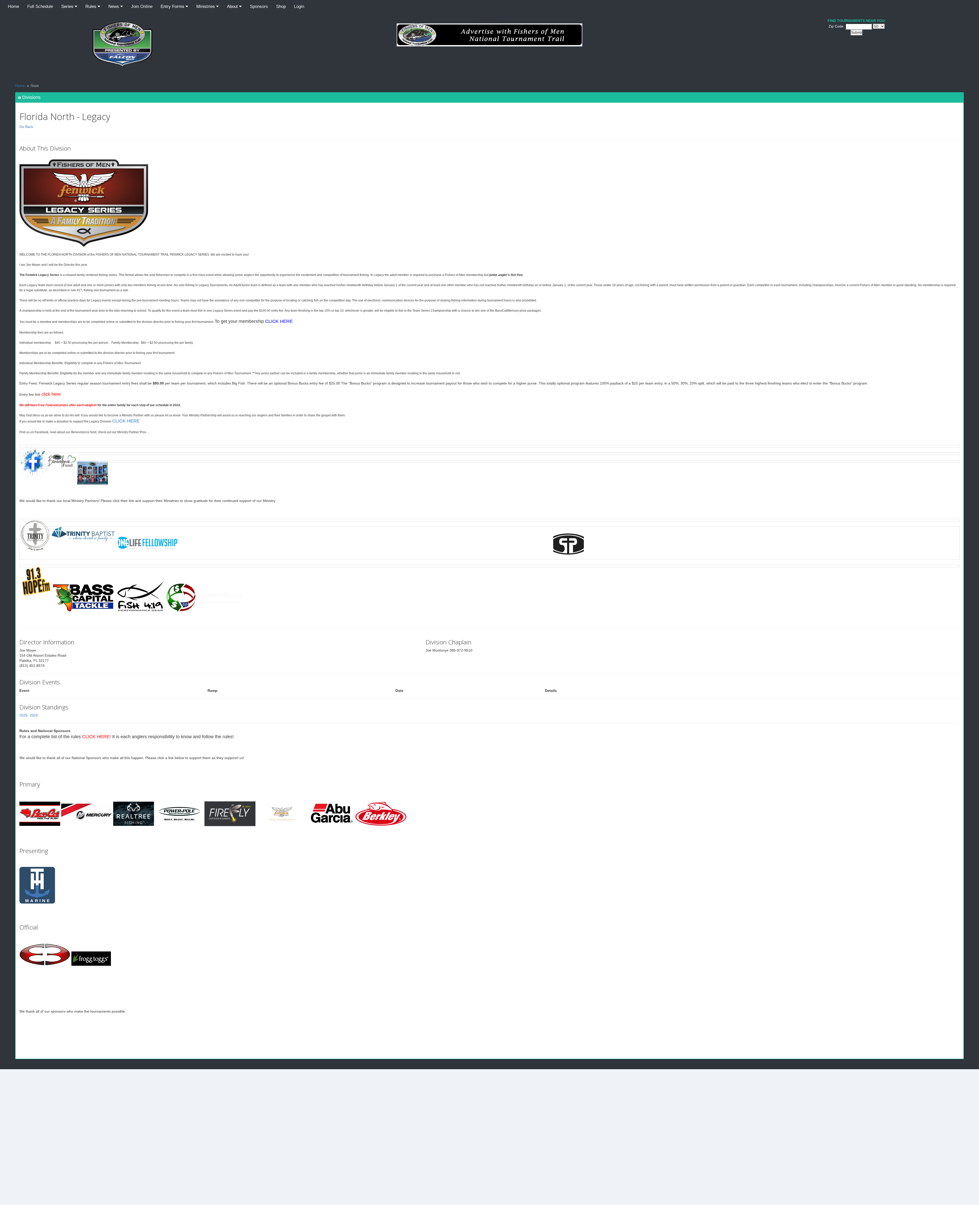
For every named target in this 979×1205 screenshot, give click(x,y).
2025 (23, 715)
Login (299, 6)
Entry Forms (173, 6)
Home (13, 6)
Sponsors (259, 6)
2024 (34, 715)
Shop (281, 6)
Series (68, 6)
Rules (91, 6)
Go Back (26, 127)
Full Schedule (40, 6)
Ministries (206, 6)
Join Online (141, 6)
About (233, 6)
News (114, 6)
